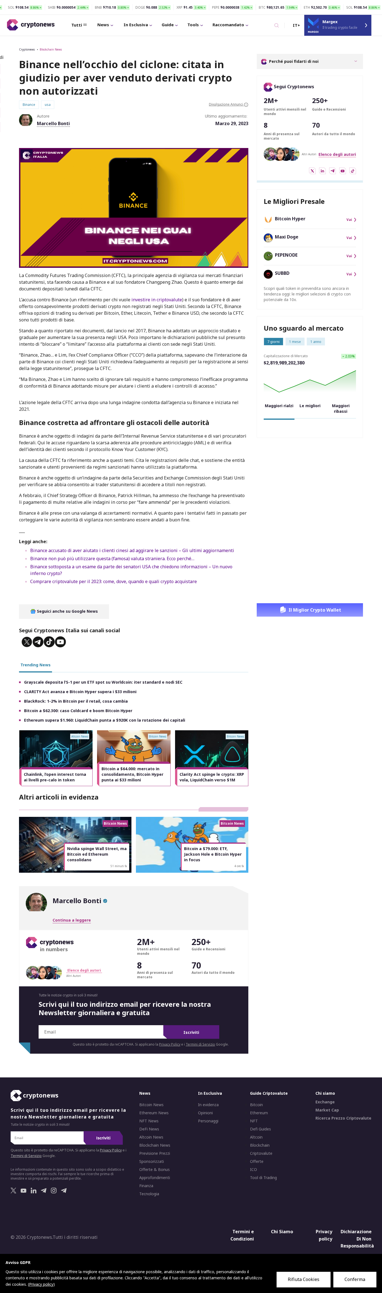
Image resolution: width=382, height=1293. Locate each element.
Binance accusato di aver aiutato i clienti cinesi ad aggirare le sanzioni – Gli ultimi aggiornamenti (132, 550)
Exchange (325, 1102)
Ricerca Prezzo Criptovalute (343, 1118)
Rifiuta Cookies (303, 1279)
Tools (193, 24)
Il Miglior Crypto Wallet (315, 610)
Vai (349, 220)
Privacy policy (324, 1235)
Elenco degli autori (337, 154)
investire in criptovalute (156, 300)
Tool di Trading (263, 1177)
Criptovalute (261, 1153)
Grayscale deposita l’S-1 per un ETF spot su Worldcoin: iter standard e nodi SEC (103, 682)
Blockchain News (51, 49)
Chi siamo (325, 1093)
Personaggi (208, 1121)
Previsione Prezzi (154, 1153)
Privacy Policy (169, 1044)
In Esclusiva (136, 24)
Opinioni (205, 1113)
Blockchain (260, 1145)
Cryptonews (27, 49)
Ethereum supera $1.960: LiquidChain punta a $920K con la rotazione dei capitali (104, 720)
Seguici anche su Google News (67, 611)
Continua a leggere (72, 920)
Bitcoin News (151, 1105)
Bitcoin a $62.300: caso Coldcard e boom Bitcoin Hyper (78, 710)
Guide (168, 24)
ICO (253, 1169)
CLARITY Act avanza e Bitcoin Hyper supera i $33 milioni (80, 691)
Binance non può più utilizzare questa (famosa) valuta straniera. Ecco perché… (112, 558)
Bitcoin (256, 1105)
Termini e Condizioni (242, 1235)
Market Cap (327, 1110)
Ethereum (259, 1113)
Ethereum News (154, 1113)
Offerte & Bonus (154, 1169)
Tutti (76, 25)
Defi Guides (260, 1129)
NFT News (149, 1121)
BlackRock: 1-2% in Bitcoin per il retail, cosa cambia (76, 701)
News (103, 24)
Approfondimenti (154, 1177)
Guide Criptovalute (269, 1093)
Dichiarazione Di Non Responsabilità (357, 1238)
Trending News (35, 664)
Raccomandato (228, 24)
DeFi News (149, 1129)
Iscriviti (191, 1032)
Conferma (355, 1279)
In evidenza (208, 1105)
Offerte (256, 1161)
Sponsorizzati (151, 1161)
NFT (254, 1121)
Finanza (146, 1186)
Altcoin (256, 1137)
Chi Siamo (282, 1231)
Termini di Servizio (200, 1044)
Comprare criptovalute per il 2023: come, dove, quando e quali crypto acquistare (113, 581)
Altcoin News (151, 1137)
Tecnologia (149, 1194)
